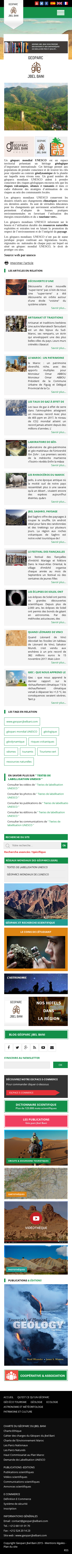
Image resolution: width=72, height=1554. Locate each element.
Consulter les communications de (33, 823)
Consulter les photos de (35, 795)
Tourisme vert (48, 751)
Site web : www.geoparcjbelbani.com (25, 1535)
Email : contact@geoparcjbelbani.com (26, 1521)
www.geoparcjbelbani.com (22, 721)
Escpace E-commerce (21, 1092)
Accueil (8, 1397)
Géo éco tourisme (15, 1402)
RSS (66, 1550)
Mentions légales (55, 1543)
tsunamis (27, 751)
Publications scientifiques (19, 1472)
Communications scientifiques (22, 1481)
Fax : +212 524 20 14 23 (17, 1530)
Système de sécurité (15, 1504)
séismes (11, 751)
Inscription (10, 1508)
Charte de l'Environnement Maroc (24, 1440)
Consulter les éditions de (36, 814)
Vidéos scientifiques (15, 1477)
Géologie (36, 1402)
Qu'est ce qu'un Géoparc (33, 1397)
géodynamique (15, 741)
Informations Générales (21, 1516)
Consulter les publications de (38, 804)
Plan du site (10, 1546)
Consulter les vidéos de (35, 786)
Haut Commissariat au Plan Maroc (24, 1455)
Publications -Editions (19, 1467)
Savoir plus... (58, 308)
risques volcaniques (42, 741)
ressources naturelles (19, 761)
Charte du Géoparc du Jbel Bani (25, 1426)
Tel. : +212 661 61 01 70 (17, 1526)
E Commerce (12, 1494)
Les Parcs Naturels (14, 1450)
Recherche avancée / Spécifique (25, 852)
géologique (50, 731)
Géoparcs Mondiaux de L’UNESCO (28, 874)
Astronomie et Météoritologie (23, 1407)
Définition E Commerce (17, 1499)
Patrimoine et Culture (18, 1411)
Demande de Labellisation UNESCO (24, 1459)
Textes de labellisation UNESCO (27, 867)
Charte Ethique (12, 1431)
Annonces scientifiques (17, 1486)
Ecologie (52, 1402)
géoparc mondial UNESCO (21, 731)
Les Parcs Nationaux (16, 1445)
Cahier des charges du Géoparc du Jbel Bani (29, 1435)
